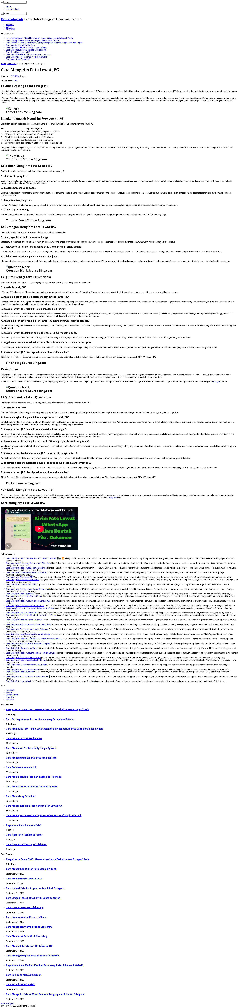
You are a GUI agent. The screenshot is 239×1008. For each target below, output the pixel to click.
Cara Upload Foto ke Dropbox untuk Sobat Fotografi (35, 888)
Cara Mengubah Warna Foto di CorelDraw (29, 927)
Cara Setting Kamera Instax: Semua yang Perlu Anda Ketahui (32, 40)
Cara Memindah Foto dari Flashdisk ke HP (29, 946)
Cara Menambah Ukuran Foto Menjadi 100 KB (31, 869)
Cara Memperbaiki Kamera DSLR (24, 878)
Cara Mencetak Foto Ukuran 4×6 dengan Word (26, 57)
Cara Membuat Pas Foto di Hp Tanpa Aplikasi (26, 47)
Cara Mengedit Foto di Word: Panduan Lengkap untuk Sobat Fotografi (45, 994)
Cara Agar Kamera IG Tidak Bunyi (24, 907)
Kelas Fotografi (12, 19)
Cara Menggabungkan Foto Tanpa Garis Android (32, 955)
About (9, 7)
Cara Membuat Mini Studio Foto (20, 45)
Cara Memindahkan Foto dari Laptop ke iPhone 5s (28, 54)
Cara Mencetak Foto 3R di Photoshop (26, 936)
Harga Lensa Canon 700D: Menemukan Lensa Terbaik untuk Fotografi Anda (39, 38)
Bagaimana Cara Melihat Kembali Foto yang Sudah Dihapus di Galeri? (44, 965)
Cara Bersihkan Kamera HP (18, 52)
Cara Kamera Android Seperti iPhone (26, 917)
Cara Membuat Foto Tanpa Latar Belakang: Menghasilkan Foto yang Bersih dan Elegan (44, 43)
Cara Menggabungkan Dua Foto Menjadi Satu (26, 50)
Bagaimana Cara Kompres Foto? (24, 825)
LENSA (9, 27)
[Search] (2, 2)
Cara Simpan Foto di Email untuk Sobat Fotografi (33, 898)
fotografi (217, 381)
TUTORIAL (10, 29)
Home (3, 63)
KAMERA (10, 24)
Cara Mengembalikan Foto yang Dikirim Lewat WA (34, 806)
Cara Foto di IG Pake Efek (20, 984)
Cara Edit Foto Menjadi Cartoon (23, 975)
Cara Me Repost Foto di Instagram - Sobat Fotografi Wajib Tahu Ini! (43, 815)
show (15, 80)
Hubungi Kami (12, 9)
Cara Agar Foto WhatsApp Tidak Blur (26, 844)
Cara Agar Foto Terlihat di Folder (24, 834)
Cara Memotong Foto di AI (18, 59)
